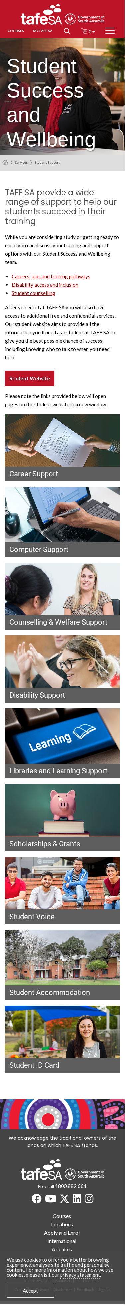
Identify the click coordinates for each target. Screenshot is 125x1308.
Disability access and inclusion (45, 285)
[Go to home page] (5, 162)
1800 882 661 (71, 1186)
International (61, 1241)
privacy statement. (80, 1275)
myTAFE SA (42, 31)
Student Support (47, 162)
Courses (62, 1216)
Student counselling (33, 293)
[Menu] (110, 31)
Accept (30, 1291)
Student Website (29, 378)
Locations (62, 1224)
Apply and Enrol (62, 1232)
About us (62, 1249)
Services (21, 162)
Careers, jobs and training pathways (51, 276)
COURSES (16, 31)
